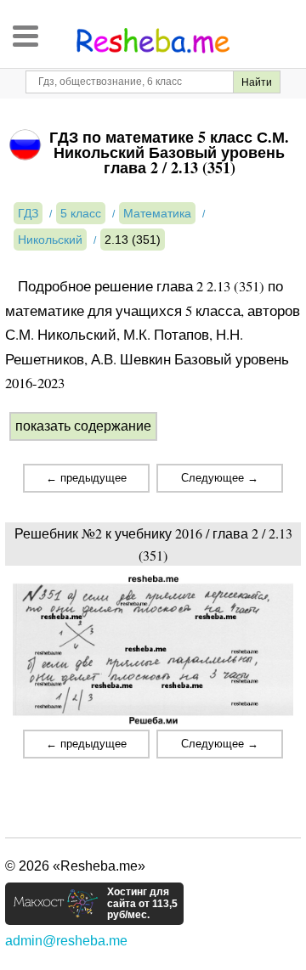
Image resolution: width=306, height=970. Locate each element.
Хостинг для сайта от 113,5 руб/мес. (142, 904)
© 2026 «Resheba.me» (75, 866)
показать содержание (83, 426)
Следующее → (219, 477)
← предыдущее (86, 477)
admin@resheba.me (66, 940)
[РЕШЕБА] (153, 40)
